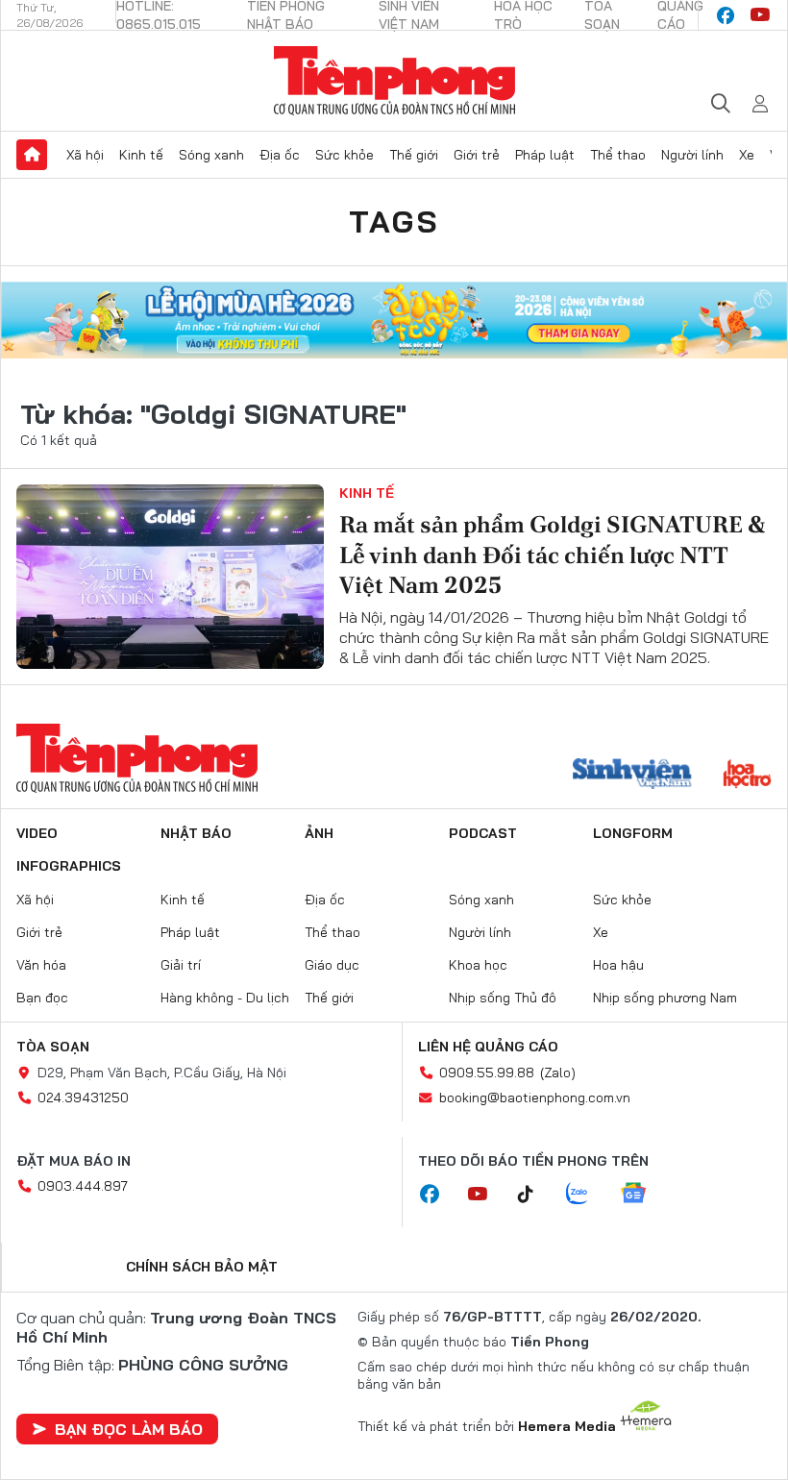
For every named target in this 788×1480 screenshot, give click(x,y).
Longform (633, 833)
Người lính (692, 154)
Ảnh (319, 833)
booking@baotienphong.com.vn (534, 1097)
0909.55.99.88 (486, 1072)
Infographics (68, 866)
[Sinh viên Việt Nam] (632, 775)
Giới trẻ (477, 154)
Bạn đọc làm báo (129, 1429)
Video (37, 833)
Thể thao (618, 154)
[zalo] (587, 1194)
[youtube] (760, 15)
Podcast (483, 833)
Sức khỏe (344, 154)
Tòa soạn (52, 1046)
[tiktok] (535, 1194)
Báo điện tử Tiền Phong (394, 80)
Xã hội (85, 154)
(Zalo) (558, 1072)
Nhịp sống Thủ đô (502, 997)
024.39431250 (83, 1097)
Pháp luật (545, 154)
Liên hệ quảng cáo (488, 1046)
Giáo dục (332, 965)
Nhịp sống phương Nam (665, 997)
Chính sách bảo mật (202, 1266)
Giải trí (180, 965)
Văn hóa (41, 965)
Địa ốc (279, 154)
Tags (394, 221)
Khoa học (478, 965)
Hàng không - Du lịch (224, 997)
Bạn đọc (42, 997)
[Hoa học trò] (747, 775)
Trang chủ (31, 154)
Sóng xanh (211, 154)
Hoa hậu (618, 965)
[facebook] (725, 15)
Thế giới (413, 154)
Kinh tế (141, 154)
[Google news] (643, 1194)
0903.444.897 (82, 1186)
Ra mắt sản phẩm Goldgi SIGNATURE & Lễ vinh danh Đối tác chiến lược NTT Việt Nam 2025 (552, 554)
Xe (746, 154)
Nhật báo (196, 833)
